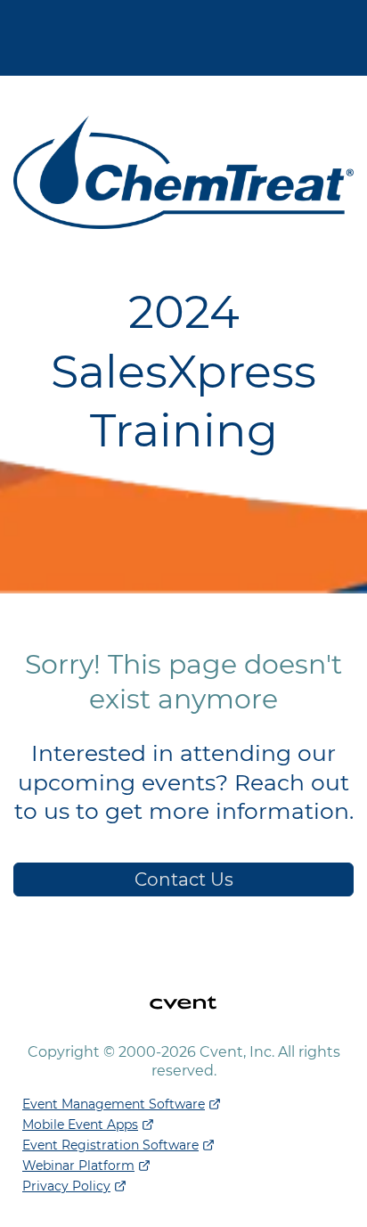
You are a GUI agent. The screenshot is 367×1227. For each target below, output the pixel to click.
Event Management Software (113, 1104)
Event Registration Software (110, 1145)
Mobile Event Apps (80, 1125)
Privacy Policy (66, 1186)
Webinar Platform (78, 1165)
